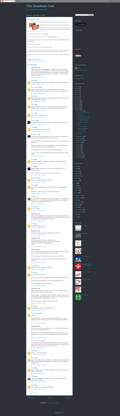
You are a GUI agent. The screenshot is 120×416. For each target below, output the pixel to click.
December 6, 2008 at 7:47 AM (38, 124)
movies (77, 190)
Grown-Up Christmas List (84, 116)
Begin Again (85, 233)
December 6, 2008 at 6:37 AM (38, 101)
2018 (78, 92)
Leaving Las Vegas (82, 126)
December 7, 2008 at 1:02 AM (38, 182)
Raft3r (32, 80)
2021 (78, 86)
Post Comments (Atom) (52, 402)
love (76, 185)
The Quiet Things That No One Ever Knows (87, 264)
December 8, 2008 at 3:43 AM (38, 310)
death (76, 168)
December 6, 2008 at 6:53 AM (38, 110)
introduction (78, 176)
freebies (77, 171)
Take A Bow (85, 295)
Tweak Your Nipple (86, 271)
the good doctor (79, 212)
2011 (78, 103)
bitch (76, 166)
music (76, 192)
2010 (78, 105)
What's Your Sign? (86, 279)
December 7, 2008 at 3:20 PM (38, 227)
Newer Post (31, 397)
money (76, 188)
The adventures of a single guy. (36, 9)
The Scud (33, 120)
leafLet (33, 376)
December (80, 111)
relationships (34, 61)
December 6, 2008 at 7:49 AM (38, 131)
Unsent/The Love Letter (83, 122)
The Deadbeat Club (40, 6)
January (80, 157)
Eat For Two (81, 114)
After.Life (84, 241)
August (80, 142)
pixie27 (33, 357)
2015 (78, 96)
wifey (76, 217)
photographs (78, 195)
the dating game (41, 61)
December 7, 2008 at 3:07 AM (38, 203)
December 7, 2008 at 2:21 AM (38, 193)
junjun (76, 178)
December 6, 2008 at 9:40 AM (38, 163)
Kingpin (79, 133)
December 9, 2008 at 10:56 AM (38, 364)
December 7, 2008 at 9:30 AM (38, 220)
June (79, 146)
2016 (78, 94)
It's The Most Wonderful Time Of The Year (83, 119)
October (80, 138)
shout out (77, 204)
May (79, 148)
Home (50, 397)
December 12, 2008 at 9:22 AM (38, 382)
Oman (32, 166)
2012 (78, 101)
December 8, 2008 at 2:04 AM (38, 303)
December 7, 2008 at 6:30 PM (38, 235)
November (80, 136)
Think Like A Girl (82, 131)
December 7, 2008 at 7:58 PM (38, 269)
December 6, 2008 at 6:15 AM (38, 77)
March (80, 153)
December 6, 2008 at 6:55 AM (38, 117)
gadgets (77, 173)
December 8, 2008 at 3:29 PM (38, 354)
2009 (78, 107)
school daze (78, 202)
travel (76, 214)
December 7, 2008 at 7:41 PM (38, 262)
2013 (78, 98)
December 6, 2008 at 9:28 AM (38, 156)
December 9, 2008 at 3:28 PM (38, 373)
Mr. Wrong (84, 225)
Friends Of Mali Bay (80, 78)
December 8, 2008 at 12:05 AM (38, 285)
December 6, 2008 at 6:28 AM (38, 93)
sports (76, 207)
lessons (77, 180)
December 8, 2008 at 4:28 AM (38, 323)
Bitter (79, 124)
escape (33, 265)
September (81, 140)
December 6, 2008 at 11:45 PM (38, 175)
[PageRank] (78, 56)
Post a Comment (34, 392)
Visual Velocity (35, 87)
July (79, 144)
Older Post (68, 397)
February (80, 155)
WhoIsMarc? (34, 134)
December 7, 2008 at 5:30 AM (38, 210)
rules (76, 200)
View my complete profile (81, 70)
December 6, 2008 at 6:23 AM (38, 84)
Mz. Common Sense (36, 340)
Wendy (33, 104)
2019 (78, 90)
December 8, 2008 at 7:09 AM (38, 337)
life (76, 183)
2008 (78, 109)
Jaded (83, 287)
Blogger (63, 412)
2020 (78, 88)
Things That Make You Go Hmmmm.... (83, 129)
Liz (32, 196)
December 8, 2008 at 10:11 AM (38, 347)
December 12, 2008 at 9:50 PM (38, 389)
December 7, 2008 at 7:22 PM (38, 246)
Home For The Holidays (83, 112)
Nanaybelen (34, 178)
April (79, 151)
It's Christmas (85, 256)
